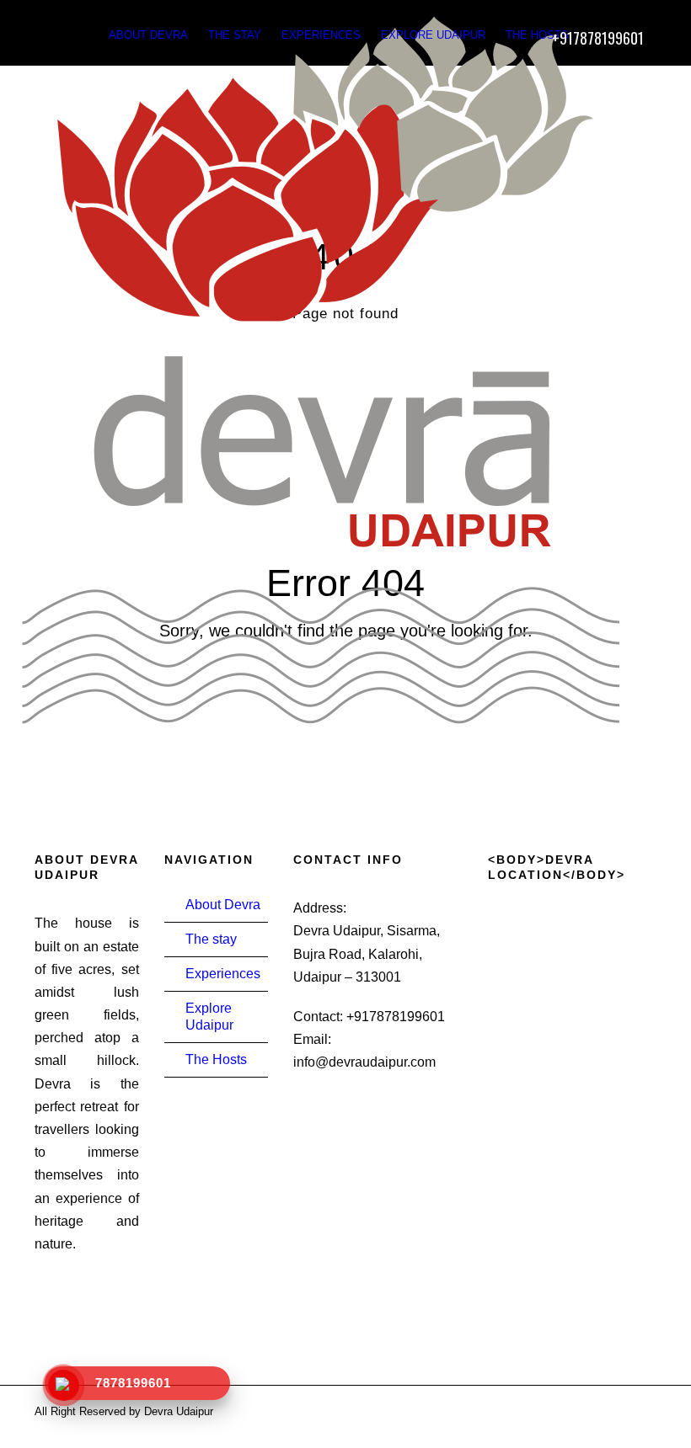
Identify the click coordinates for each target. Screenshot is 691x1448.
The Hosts (537, 35)
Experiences (321, 35)
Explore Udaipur (433, 35)
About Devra (148, 35)
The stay (234, 35)
